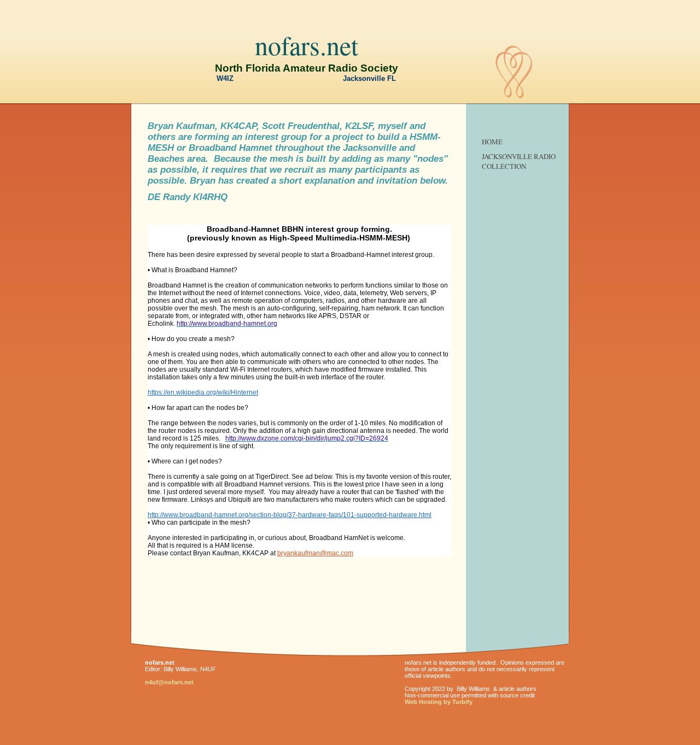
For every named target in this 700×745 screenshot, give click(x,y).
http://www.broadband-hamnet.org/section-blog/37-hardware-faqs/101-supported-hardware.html (289, 515)
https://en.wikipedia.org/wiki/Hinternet (203, 392)
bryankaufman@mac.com (315, 553)
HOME (492, 141)
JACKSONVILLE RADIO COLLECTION (519, 161)
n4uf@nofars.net (169, 682)
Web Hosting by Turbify (438, 702)
